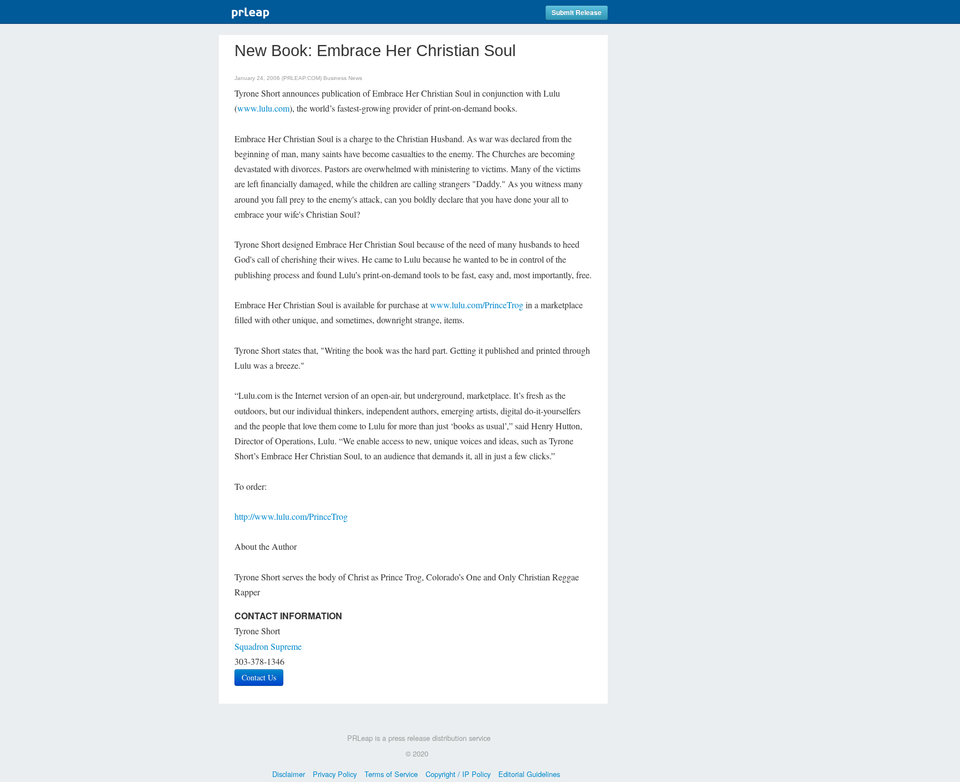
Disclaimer (288, 774)
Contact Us (259, 677)
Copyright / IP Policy (458, 774)
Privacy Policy (335, 774)
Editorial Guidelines (529, 774)
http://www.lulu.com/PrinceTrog (291, 516)
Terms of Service (391, 774)
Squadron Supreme (268, 646)
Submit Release (577, 12)
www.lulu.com (263, 108)
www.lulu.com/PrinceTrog (476, 304)
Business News (342, 78)
